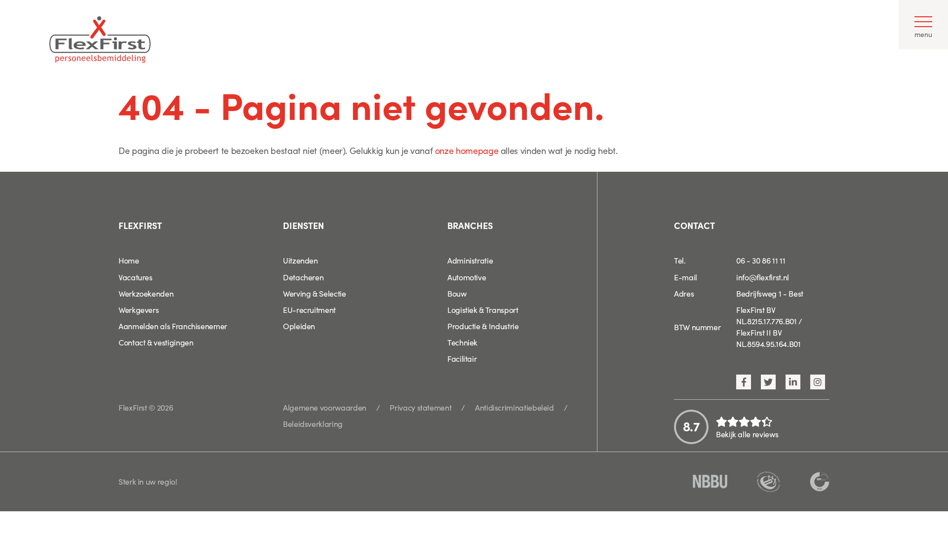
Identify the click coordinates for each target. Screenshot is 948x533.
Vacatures (135, 276)
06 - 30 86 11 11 (760, 260)
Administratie (470, 260)
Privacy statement (420, 407)
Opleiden (299, 325)
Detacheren (303, 276)
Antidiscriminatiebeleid (514, 407)
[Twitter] (768, 382)
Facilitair (461, 358)
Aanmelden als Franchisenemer (172, 325)
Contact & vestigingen (155, 342)
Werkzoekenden (145, 293)
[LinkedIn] (793, 382)
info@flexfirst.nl (762, 276)
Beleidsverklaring (313, 423)
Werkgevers (138, 309)
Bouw (457, 293)
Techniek (462, 342)
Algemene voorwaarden (324, 407)
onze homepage (466, 150)
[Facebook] (743, 382)
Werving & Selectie (314, 293)
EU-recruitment (309, 309)
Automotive (466, 276)
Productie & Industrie (482, 325)
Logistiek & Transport (482, 309)
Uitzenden (300, 260)
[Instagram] (817, 382)
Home (128, 260)
